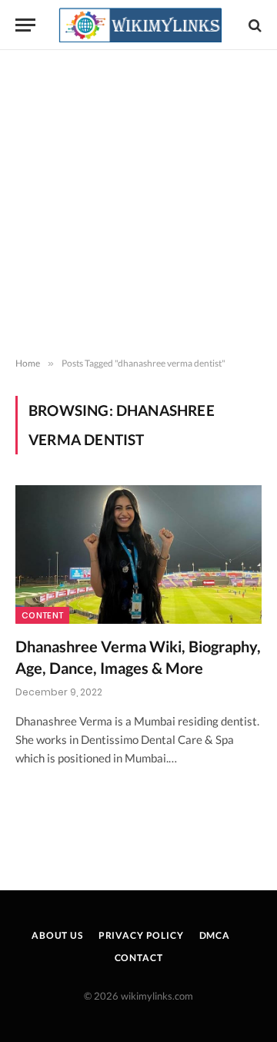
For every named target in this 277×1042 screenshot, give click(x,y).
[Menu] (25, 25)
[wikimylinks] (140, 25)
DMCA (214, 935)
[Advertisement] (138, 204)
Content (42, 615)
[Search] (253, 25)
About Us (57, 935)
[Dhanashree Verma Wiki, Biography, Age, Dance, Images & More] (138, 554)
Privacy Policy (141, 935)
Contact (139, 957)
